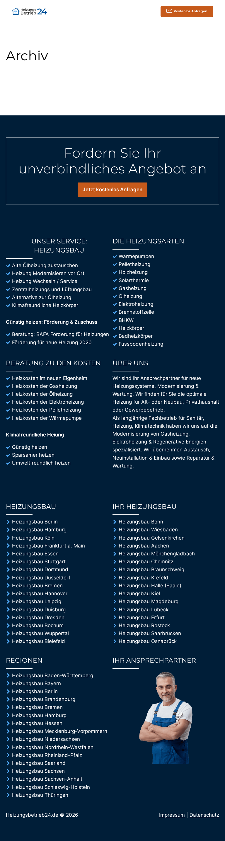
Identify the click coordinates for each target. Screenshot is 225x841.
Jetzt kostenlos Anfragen (112, 189)
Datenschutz (204, 815)
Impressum (172, 815)
